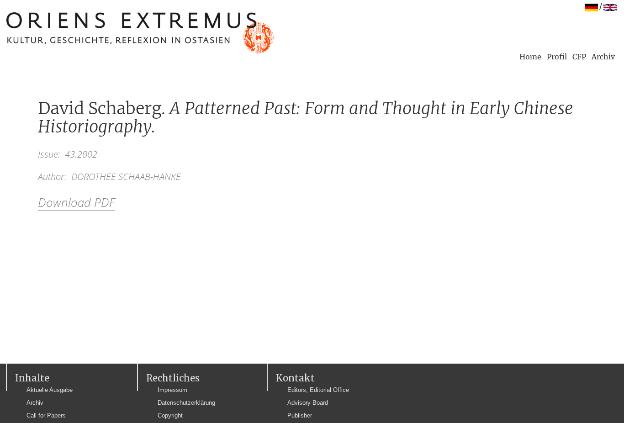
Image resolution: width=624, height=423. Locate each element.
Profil (557, 56)
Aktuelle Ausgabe (49, 389)
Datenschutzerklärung (186, 402)
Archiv (603, 56)
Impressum (172, 389)
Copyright (170, 415)
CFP (579, 56)
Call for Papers (46, 415)
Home (530, 56)
